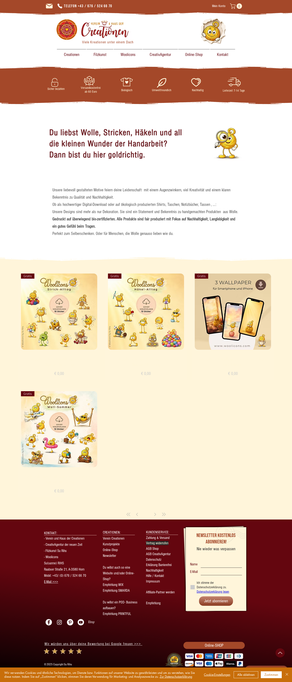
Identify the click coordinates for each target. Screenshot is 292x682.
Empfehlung (153, 603)
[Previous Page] (137, 514)
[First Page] (128, 514)
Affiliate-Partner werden (160, 592)
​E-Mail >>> (51, 582)
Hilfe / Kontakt (155, 576)
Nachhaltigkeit (155, 570)
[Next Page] (155, 514)
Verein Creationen (113, 538)
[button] (236, 6)
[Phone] (60, 6)
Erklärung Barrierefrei (159, 565)
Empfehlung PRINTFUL (117, 614)
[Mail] (49, 6)
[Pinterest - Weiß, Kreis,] (70, 622)
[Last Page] (163, 514)
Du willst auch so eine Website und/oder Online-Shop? (118, 573)
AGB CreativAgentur (158, 554)
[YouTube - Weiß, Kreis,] (81, 622)
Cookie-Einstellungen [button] (217, 675)
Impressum (153, 581)
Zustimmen (271, 675)
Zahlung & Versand (158, 538)
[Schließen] (286, 675)
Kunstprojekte (111, 544)
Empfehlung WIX (113, 585)
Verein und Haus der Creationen (65, 538)
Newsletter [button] (110, 556)
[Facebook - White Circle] (49, 622)
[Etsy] (91, 622)
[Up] (280, 652)
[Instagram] (59, 622)
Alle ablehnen (246, 675)
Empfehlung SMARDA (116, 590)
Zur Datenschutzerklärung (176, 677)
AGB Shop (152, 549)
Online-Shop (110, 550)
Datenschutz (153, 560)
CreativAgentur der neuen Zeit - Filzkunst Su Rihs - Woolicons (63, 551)
